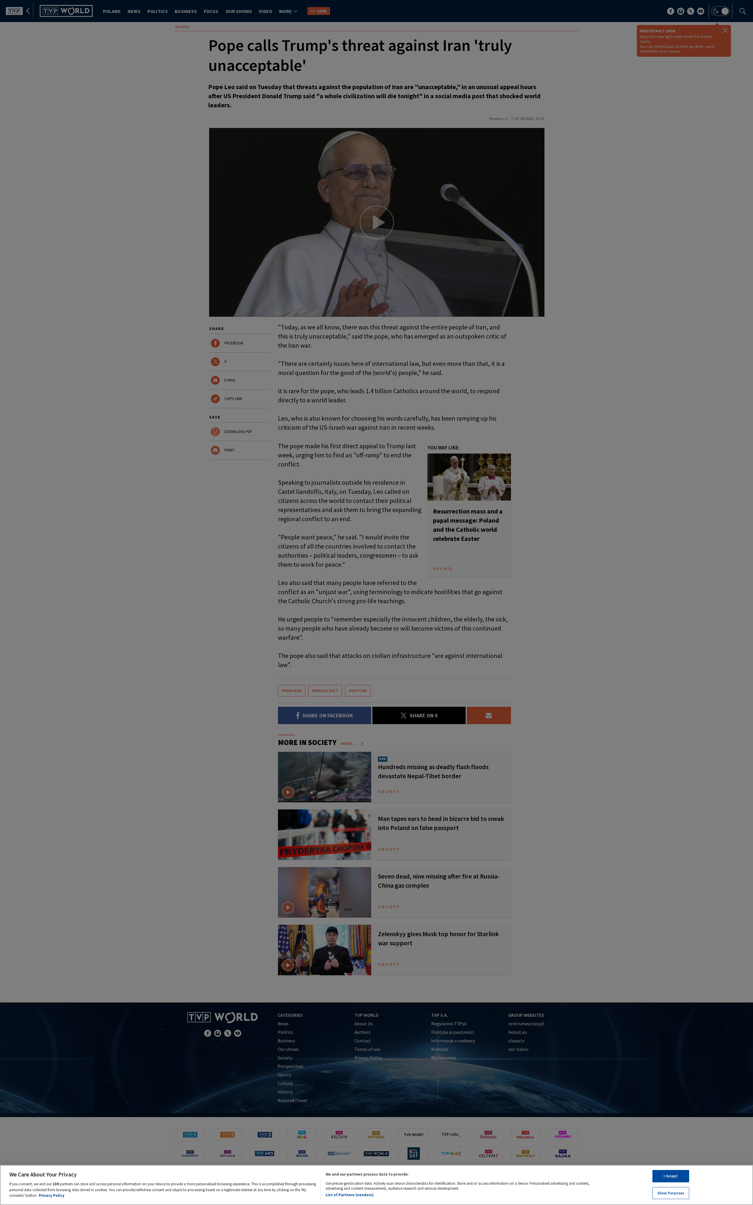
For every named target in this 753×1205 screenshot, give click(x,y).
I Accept (671, 1176)
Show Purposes (670, 1192)
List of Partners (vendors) (350, 1194)
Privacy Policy (51, 1195)
